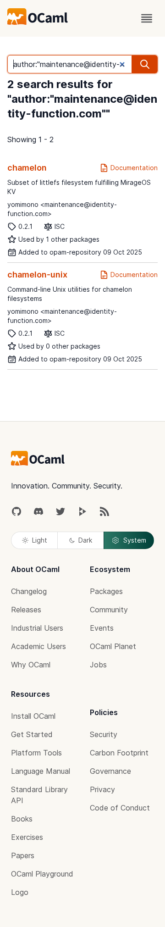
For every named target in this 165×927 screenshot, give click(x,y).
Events (102, 628)
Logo (19, 892)
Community (109, 609)
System (134, 540)
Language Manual (40, 771)
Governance (110, 771)
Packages (106, 591)
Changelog (29, 591)
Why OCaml (30, 664)
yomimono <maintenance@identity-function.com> (62, 208)
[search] (145, 64)
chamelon (27, 167)
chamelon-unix (37, 274)
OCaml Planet (113, 646)
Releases (26, 609)
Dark (85, 540)
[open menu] (146, 18)
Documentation (134, 168)
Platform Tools (36, 752)
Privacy (102, 789)
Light (39, 540)
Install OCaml (33, 716)
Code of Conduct (120, 807)
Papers (22, 855)
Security (103, 734)
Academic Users (38, 646)
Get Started (32, 734)
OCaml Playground (42, 873)
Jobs (98, 664)
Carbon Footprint (119, 752)
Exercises (27, 837)
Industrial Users (37, 628)
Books (22, 818)
